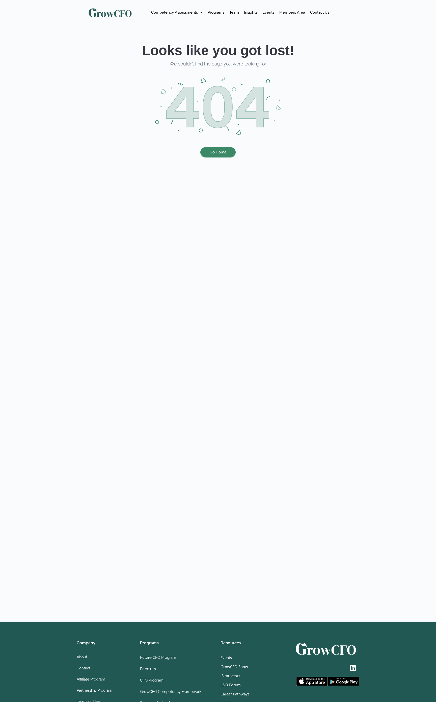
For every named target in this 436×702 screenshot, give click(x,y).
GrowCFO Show (234, 666)
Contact (83, 668)
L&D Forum (231, 684)
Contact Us (319, 12)
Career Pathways (235, 693)
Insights (250, 12)
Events (268, 12)
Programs (216, 12)
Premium (148, 669)
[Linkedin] (353, 668)
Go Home (218, 152)
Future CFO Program (158, 657)
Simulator (229, 675)
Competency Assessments (174, 12)
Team (234, 12)
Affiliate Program (91, 679)
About (82, 657)
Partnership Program (94, 690)
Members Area (292, 12)
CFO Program (152, 680)
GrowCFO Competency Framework (170, 691)
